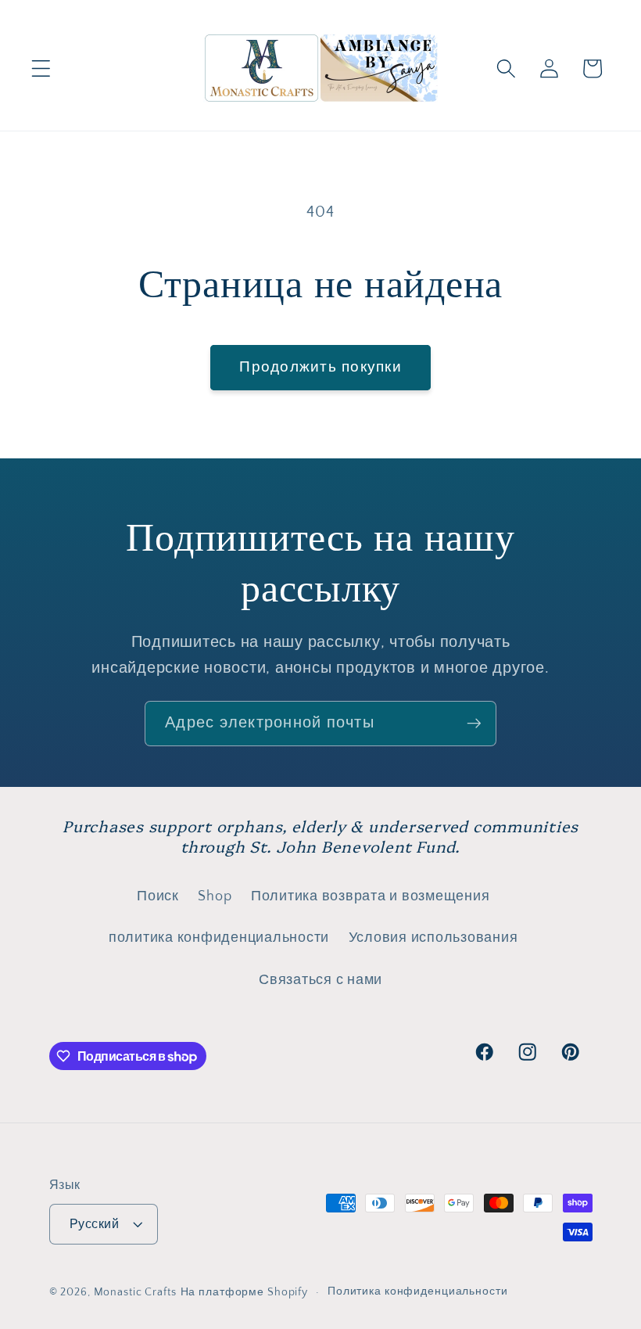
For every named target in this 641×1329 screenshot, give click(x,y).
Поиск (158, 896)
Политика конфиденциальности (418, 1291)
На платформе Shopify (245, 1292)
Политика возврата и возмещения (370, 896)
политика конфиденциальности (219, 938)
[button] (41, 68)
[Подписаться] (474, 723)
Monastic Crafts (135, 1292)
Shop (214, 896)
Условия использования (433, 938)
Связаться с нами (320, 980)
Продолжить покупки (320, 367)
